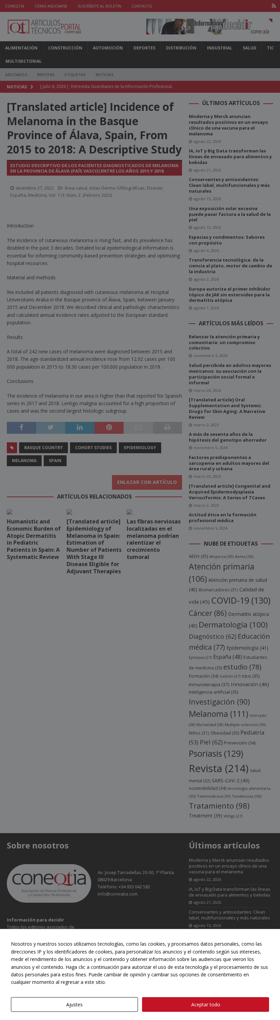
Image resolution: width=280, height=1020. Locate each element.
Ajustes (74, 1004)
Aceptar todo (205, 1004)
